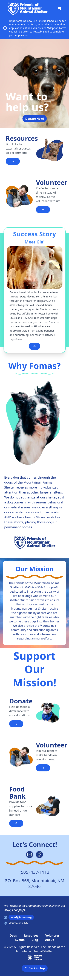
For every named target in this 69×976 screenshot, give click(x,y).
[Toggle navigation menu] (59, 8)
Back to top (37, 968)
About (49, 940)
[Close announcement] (66, 28)
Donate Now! (34, 119)
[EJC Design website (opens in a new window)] (34, 957)
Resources (31, 935)
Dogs (13, 935)
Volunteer (52, 935)
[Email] (29, 854)
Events (20, 940)
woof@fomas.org (21, 917)
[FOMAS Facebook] (39, 854)
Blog (35, 940)
